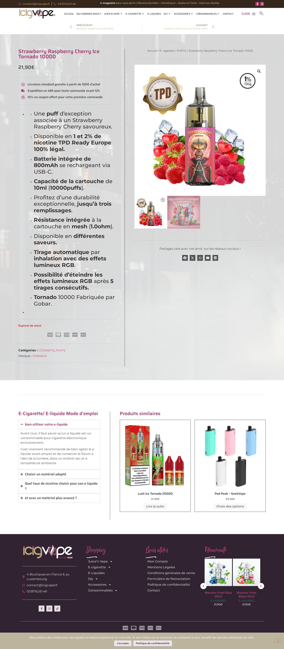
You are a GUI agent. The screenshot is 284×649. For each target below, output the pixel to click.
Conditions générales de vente (171, 573)
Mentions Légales (161, 567)
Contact (228, 14)
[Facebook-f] (257, 4)
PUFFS (60, 350)
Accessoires (182, 14)
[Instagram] (262, 4)
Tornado (39, 356)
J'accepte (123, 643)
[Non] (278, 640)
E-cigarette (133, 14)
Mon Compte (157, 561)
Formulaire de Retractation (168, 579)
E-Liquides (154, 14)
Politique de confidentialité (168, 584)
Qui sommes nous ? (89, 14)
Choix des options (230, 506)
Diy (166, 14)
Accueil (69, 14)
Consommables (206, 14)
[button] (261, 14)
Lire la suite (155, 506)
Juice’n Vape (112, 14)
